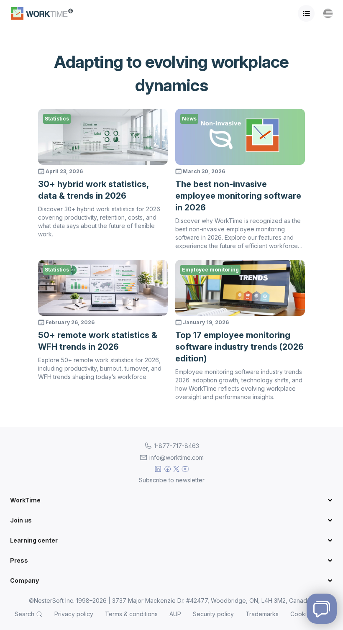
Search (24, 613)
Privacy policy (73, 613)
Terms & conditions (131, 613)
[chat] (322, 609)
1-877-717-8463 (176, 445)
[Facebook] (168, 469)
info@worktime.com (176, 457)
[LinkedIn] (158, 469)
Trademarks (262, 613)
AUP (175, 613)
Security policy (213, 613)
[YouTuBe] (185, 469)
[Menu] (306, 13)
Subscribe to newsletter (172, 480)
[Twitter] (176, 469)
